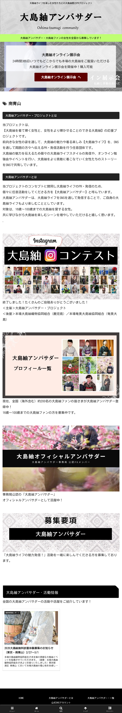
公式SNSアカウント (61, 703)
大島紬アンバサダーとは (61, 698)
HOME (21, 698)
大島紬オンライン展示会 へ (61, 77)
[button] (112, 530)
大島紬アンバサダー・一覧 (101, 698)
